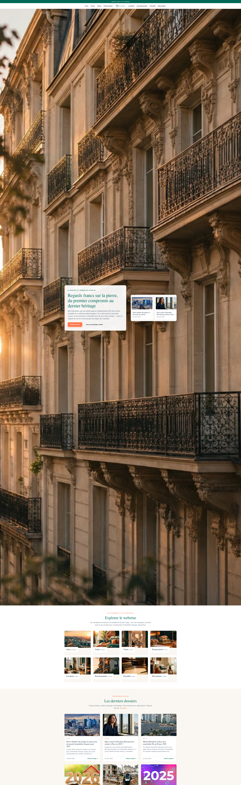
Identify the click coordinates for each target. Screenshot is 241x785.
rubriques (123, 708)
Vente (99, 6)
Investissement (142, 6)
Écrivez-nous (75, 324)
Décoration (161, 6)
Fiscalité (153, 6)
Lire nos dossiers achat (94, 324)
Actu (86, 6)
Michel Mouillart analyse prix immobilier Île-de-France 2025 (154, 742)
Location (131, 6)
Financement (108, 6)
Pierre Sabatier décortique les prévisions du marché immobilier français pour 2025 (81, 744)
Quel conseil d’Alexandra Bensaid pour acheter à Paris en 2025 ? (119, 742)
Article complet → (92, 758)
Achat (93, 6)
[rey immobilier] (120, 6)
